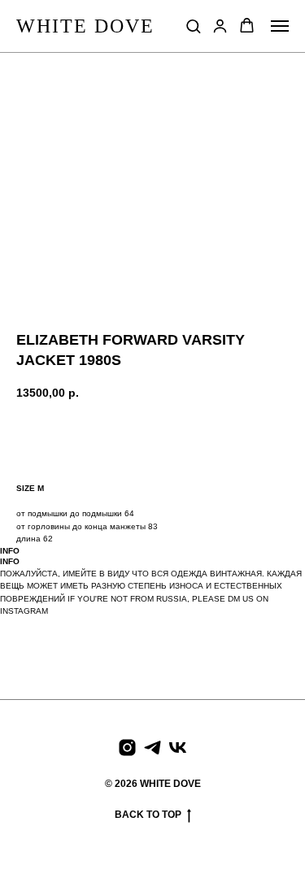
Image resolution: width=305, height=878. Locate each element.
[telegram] (152, 747)
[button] (193, 25)
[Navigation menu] (280, 26)
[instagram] (127, 747)
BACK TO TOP (148, 814)
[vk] (178, 747)
